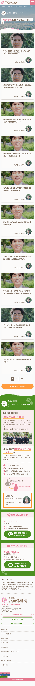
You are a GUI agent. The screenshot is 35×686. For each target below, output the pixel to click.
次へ (22, 379)
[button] (5, 675)
